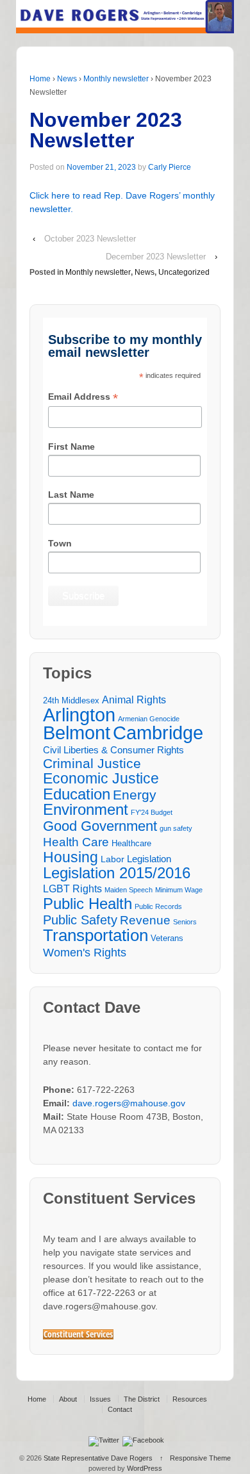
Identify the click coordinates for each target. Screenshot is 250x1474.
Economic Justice (101, 778)
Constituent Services (78, 1334)
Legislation (149, 858)
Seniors (185, 922)
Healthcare (131, 843)
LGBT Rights (72, 888)
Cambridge (158, 732)
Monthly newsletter (116, 78)
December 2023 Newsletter (156, 256)
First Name (71, 446)
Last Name (71, 494)
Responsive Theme (200, 1458)
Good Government (100, 826)
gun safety (176, 828)
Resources (189, 1399)
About (68, 1399)
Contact (120, 1409)
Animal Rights (134, 699)
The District (142, 1399)
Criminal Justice (92, 764)
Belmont (76, 732)
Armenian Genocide (148, 719)
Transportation (95, 935)
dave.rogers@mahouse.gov (128, 1103)
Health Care (76, 842)
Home (40, 78)
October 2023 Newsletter (90, 238)
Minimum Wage (179, 890)
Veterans (167, 938)
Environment (85, 810)
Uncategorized (184, 272)
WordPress (144, 1468)
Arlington (79, 714)
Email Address (83, 397)
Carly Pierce (169, 167)
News (67, 78)
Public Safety (80, 920)
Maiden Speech (128, 890)
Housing (70, 857)
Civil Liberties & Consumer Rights (113, 749)
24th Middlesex (71, 700)
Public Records (158, 906)
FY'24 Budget (151, 812)
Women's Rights (84, 952)
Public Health (87, 903)
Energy (134, 795)
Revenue (145, 920)
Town (60, 543)
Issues (100, 1399)
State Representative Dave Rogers (98, 1458)
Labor (112, 859)
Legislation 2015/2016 (116, 873)
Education (76, 794)
